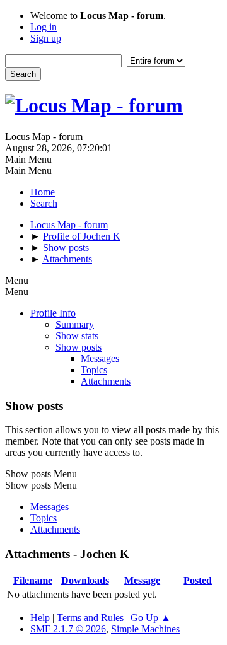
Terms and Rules (90, 617)
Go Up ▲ (151, 617)
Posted (197, 580)
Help (40, 617)
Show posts (78, 347)
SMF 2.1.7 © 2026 (68, 629)
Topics (94, 369)
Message (142, 580)
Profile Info (53, 313)
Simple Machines (145, 629)
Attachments (106, 381)
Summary (74, 324)
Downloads (85, 580)
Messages (100, 358)
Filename (32, 580)
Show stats (76, 335)
